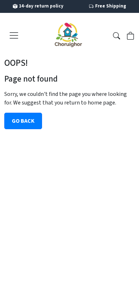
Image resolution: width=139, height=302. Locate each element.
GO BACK (23, 121)
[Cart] (130, 35)
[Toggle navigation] (14, 35)
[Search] (116, 35)
